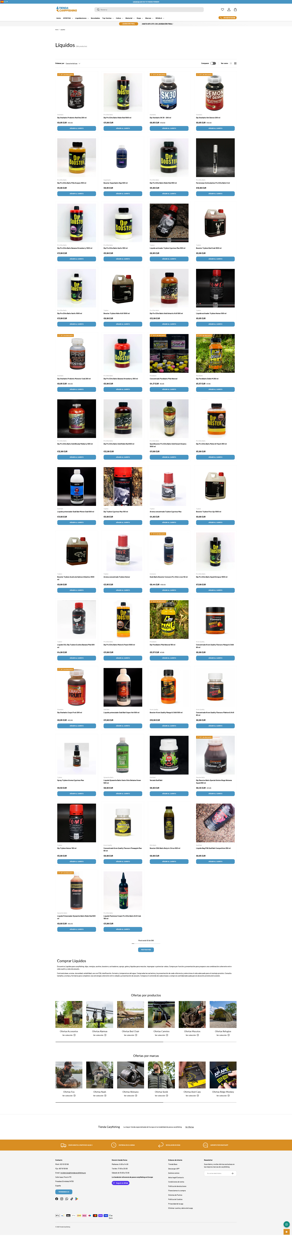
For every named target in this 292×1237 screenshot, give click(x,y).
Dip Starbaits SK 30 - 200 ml (160, 118)
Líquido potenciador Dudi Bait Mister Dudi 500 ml (75, 512)
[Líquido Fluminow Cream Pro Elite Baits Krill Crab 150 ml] (123, 890)
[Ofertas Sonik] (161, 1075)
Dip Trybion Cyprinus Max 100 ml (116, 512)
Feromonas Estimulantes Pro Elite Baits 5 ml (213, 183)
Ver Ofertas (189, 1127)
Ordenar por (59, 63)
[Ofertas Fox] (68, 1075)
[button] (235, 9)
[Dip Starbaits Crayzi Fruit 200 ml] (76, 687)
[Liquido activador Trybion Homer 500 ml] (215, 288)
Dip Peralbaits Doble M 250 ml (207, 379)
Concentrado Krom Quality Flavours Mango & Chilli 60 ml (215, 646)
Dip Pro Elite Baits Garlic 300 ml (116, 248)
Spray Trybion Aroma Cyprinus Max (70, 780)
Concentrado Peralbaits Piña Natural (163, 379)
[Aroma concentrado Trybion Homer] (123, 551)
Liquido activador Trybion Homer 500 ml (211, 313)
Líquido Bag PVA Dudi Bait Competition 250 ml (213, 848)
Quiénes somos (173, 1173)
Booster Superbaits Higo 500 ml (116, 183)
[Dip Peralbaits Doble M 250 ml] (215, 353)
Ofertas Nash (99, 1091)
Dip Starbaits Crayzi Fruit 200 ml (69, 712)
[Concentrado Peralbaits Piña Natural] (169, 353)
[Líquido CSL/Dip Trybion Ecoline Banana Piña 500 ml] (76, 619)
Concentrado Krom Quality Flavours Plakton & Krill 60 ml (215, 713)
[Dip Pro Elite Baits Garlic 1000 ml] (76, 288)
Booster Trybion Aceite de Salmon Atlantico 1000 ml (75, 578)
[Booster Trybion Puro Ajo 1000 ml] (215, 486)
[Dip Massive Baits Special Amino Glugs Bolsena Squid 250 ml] (215, 755)
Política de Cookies (175, 1199)
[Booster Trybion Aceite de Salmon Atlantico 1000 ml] (76, 551)
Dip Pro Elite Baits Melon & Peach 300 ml (211, 444)
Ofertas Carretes (161, 1031)
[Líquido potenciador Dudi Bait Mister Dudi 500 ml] (76, 486)
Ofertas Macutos (192, 1031)
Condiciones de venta (176, 1182)
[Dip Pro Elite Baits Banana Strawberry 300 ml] (123, 353)
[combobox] (149, 9)
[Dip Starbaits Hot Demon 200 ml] (215, 92)
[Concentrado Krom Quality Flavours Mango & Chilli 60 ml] (215, 619)
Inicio (56, 29)
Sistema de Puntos (175, 1195)
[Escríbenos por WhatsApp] (287, 1224)
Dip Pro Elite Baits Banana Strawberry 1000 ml (74, 248)
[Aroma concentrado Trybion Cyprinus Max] (169, 486)
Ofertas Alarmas (99, 1031)
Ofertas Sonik (161, 1091)
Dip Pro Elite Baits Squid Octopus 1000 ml (211, 577)
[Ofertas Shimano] (130, 1075)
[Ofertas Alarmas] (99, 1014)
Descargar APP (173, 1169)
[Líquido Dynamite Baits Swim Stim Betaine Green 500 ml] (123, 755)
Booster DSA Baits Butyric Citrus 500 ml (165, 848)
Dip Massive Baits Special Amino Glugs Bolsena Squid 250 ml (214, 781)
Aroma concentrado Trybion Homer (117, 577)
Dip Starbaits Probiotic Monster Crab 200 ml (74, 379)
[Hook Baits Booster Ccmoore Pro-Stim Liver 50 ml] (169, 551)
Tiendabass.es (63, 1192)
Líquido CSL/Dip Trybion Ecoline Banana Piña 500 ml (76, 646)
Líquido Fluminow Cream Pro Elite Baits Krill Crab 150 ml (122, 917)
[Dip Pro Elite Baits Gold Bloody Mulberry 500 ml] (76, 418)
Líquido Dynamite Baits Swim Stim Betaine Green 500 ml (122, 781)
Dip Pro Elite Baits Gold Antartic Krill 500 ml (166, 313)
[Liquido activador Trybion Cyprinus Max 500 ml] (169, 223)
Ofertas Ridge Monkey (223, 1091)
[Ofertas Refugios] (223, 1014)
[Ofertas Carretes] (161, 1014)
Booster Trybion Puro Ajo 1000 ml (208, 512)
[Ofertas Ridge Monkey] (223, 1075)
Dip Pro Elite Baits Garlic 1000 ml (69, 313)
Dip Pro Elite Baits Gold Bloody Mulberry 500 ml (75, 444)
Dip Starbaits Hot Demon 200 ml (208, 118)
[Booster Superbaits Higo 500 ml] (123, 157)
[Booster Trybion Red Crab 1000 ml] (215, 223)
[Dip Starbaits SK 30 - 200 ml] (169, 92)
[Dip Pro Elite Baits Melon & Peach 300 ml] (215, 418)
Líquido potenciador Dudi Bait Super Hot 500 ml (121, 712)
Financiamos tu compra (177, 1190)
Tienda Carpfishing (65, 1227)
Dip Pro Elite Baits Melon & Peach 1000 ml (119, 645)
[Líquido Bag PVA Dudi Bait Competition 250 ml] (215, 823)
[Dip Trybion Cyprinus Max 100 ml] (123, 486)
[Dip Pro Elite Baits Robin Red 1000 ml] (123, 92)
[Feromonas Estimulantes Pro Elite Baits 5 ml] (215, 157)
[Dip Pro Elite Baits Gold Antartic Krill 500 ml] (169, 288)
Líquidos (62, 29)
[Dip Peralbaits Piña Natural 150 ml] (169, 619)
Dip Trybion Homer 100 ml (66, 848)
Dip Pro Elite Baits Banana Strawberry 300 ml (121, 379)
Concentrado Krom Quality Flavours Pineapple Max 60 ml (123, 849)
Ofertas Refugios (223, 1031)
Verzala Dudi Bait (156, 780)
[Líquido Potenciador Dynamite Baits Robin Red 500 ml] (76, 890)
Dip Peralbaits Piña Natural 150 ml (162, 645)
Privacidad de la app (175, 1204)
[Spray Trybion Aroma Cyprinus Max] (76, 755)
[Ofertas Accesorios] (68, 1014)
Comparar (205, 63)
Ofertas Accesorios (69, 1031)
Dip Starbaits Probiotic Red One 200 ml (72, 118)
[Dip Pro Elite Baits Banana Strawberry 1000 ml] (76, 223)
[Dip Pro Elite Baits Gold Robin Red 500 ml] (123, 418)
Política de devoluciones (177, 1186)
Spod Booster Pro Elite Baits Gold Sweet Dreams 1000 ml (168, 445)
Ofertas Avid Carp (192, 1091)
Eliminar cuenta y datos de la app (180, 1208)
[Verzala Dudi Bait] (169, 755)
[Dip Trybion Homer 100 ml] (76, 823)
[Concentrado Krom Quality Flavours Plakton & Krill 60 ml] (215, 687)
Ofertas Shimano (131, 1091)
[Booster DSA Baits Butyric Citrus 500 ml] (169, 823)
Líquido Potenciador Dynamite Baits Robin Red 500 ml (76, 917)
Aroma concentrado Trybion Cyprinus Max (165, 512)
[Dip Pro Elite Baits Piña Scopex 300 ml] (76, 157)
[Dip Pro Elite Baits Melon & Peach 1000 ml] (123, 619)
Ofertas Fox (68, 1091)
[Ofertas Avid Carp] (192, 1075)
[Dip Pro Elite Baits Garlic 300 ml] (123, 223)
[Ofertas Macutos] (192, 1014)
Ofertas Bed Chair (130, 1031)
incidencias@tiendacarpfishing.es (73, 1173)
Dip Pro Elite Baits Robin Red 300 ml (163, 183)
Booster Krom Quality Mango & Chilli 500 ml (166, 712)
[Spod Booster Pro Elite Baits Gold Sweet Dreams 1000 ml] (169, 418)
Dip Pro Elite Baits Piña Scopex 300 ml (71, 183)
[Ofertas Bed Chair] (130, 1014)
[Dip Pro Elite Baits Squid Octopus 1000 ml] (215, 551)
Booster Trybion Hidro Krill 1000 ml (117, 313)
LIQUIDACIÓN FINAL (128, 24)
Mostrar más (146, 950)
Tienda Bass (172, 1164)
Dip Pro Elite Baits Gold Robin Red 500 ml (119, 444)
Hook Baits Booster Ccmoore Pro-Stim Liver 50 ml (169, 577)
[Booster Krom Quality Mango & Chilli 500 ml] (169, 687)
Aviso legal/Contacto (176, 1177)
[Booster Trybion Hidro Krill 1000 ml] (123, 288)
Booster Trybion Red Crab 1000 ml (209, 248)
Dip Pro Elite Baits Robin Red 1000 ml (117, 118)
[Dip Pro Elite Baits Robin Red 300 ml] (169, 157)
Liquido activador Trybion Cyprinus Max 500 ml (167, 248)
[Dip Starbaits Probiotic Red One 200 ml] (76, 92)
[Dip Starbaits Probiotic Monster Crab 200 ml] (76, 353)
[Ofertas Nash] (99, 1075)
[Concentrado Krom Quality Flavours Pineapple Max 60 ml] (123, 823)
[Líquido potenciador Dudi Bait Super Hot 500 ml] (123, 687)
